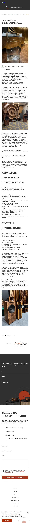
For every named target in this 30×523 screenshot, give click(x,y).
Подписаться (5, 382)
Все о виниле (15, 503)
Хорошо (6, 520)
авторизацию (18, 343)
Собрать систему (15, 500)
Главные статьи (21, 14)
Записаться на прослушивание (15, 477)
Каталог (15, 491)
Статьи (13, 14)
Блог (9, 14)
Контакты (15, 506)
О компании (15, 497)
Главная (4, 14)
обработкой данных (13, 514)
